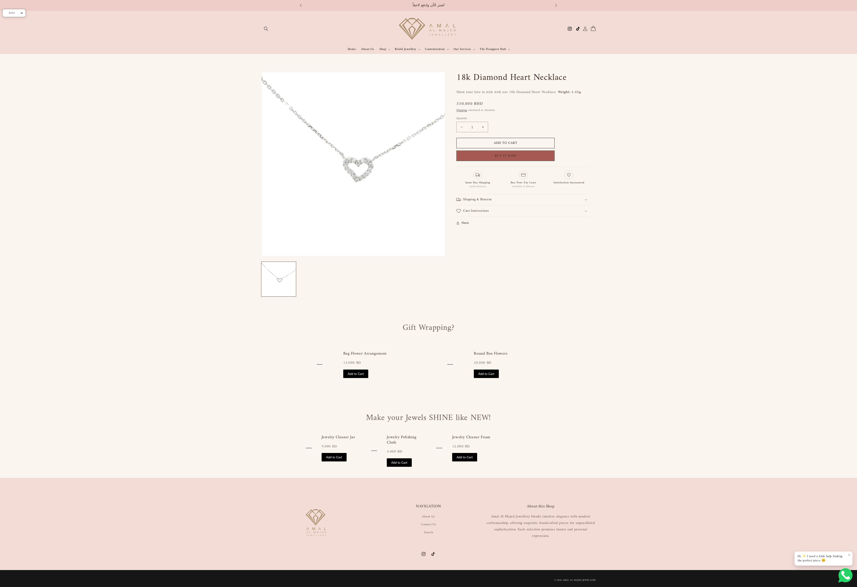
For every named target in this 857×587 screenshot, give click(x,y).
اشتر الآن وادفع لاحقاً (428, 5)
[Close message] (849, 554)
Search (428, 532)
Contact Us (428, 524)
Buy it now (507, 156)
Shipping (461, 110)
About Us (428, 516)
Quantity (461, 118)
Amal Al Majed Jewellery (579, 580)
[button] (303, 5)
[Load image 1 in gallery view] (278, 279)
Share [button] (465, 223)
